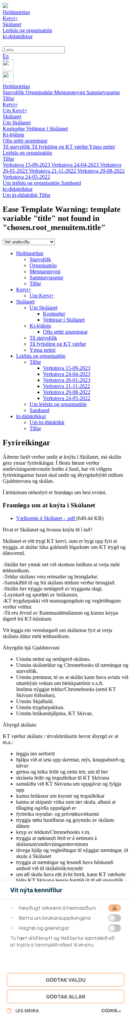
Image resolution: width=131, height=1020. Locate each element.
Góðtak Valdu (66, 980)
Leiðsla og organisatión (27, 153)
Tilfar (8, 98)
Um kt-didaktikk (21, 195)
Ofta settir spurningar (25, 141)
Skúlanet (12, 116)
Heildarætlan (16, 86)
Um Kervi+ (15, 110)
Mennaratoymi (70, 92)
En (6, 56)
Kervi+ (10, 104)
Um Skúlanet (17, 122)
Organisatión (40, 92)
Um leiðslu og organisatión (32, 183)
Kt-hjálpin (13, 134)
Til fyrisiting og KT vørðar (60, 147)
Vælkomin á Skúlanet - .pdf (46, 518)
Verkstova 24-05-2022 (26, 177)
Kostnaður (14, 128)
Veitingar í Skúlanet (47, 128)
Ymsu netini (102, 147)
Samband (71, 183)
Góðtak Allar (65, 997)
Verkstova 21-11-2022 (53, 171)
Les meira (27, 1010)
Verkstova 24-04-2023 (75, 165)
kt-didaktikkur (18, 189)
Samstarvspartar (103, 92)
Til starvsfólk (17, 147)
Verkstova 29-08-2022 (101, 171)
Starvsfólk (14, 92)
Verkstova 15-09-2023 (27, 165)
